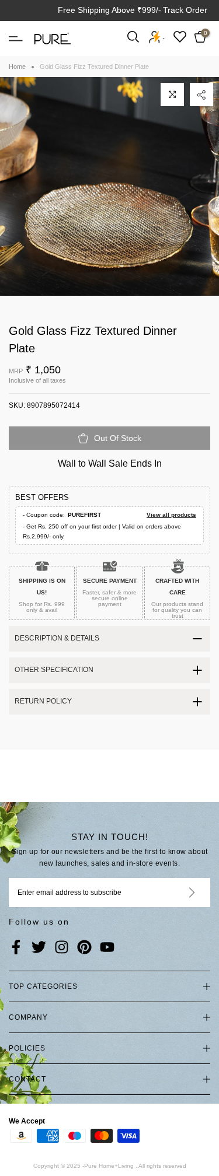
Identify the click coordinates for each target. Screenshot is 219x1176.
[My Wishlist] (179, 36)
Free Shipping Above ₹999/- (109, 10)
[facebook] (16, 948)
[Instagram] (61, 948)
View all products (171, 515)
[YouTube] (107, 948)
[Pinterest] (84, 948)
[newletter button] (177, 892)
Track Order (185, 10)
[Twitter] (39, 948)
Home (17, 66)
